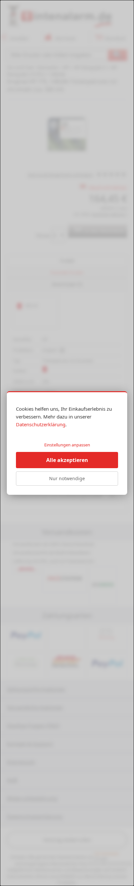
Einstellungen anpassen (67, 445)
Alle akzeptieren (67, 460)
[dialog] (67, 443)
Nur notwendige (67, 478)
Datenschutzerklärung (40, 424)
